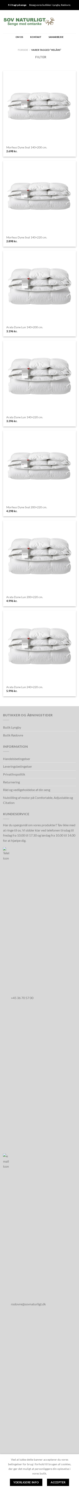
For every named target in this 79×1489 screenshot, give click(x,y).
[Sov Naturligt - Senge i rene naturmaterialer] (29, 21)
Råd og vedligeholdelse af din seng (26, 790)
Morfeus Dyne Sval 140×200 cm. (26, 147)
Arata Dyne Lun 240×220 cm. (24, 687)
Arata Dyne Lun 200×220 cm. (24, 597)
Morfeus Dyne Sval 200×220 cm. (26, 507)
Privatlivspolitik (14, 774)
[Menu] (73, 22)
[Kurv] (60, 21)
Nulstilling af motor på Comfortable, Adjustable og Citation (38, 800)
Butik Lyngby (12, 727)
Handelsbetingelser (16, 759)
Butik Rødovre (13, 735)
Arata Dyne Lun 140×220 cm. (24, 417)
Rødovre (65, 4)
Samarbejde (56, 37)
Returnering (11, 782)
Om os (19, 37)
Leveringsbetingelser (17, 766)
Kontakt (36, 37)
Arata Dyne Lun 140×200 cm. (24, 327)
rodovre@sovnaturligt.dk (28, 1304)
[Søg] (66, 22)
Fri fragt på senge (17, 4)
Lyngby (56, 4)
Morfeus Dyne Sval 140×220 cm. (26, 237)
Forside (23, 49)
